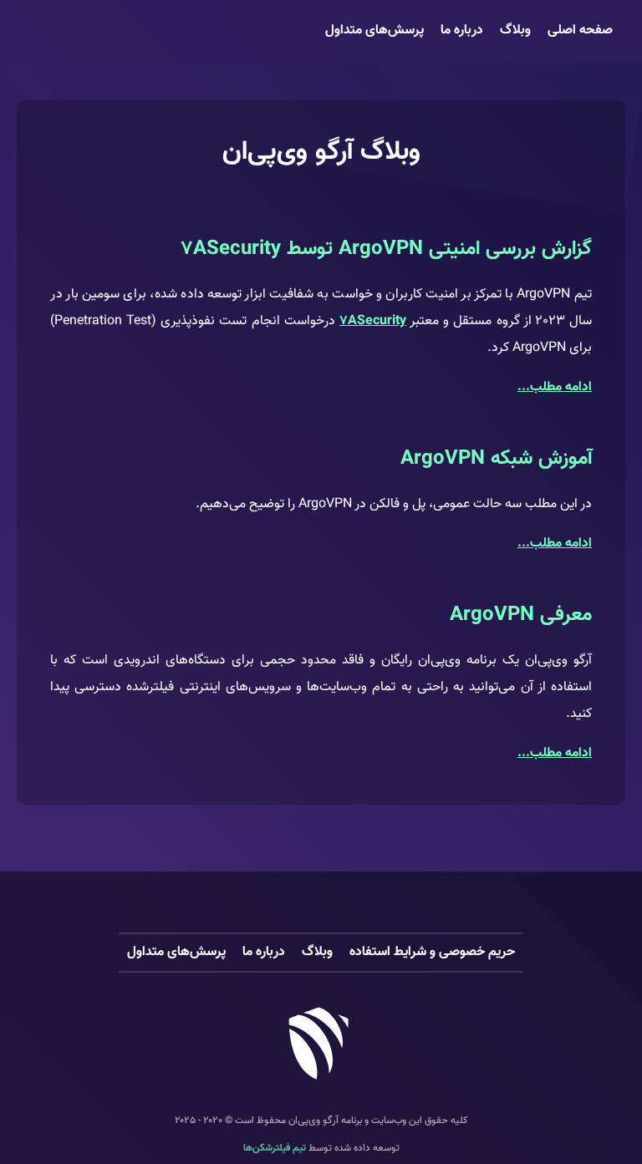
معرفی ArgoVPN (521, 615)
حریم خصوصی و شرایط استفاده (432, 952)
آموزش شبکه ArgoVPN (496, 459)
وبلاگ (515, 30)
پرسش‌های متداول (374, 30)
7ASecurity (372, 321)
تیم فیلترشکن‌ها (274, 1148)
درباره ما (462, 30)
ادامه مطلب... (554, 387)
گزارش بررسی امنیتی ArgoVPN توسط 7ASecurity (386, 249)
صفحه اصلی (580, 30)
